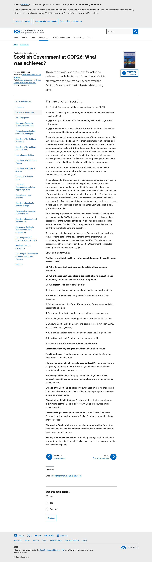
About (16, 38)
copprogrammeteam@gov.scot (66, 475)
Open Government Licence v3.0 (52, 550)
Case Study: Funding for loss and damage (24, 204)
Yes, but (54, 509)
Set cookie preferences (71, 21)
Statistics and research (61, 38)
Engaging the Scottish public (24, 177)
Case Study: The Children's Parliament (25, 140)
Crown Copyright (56, 540)
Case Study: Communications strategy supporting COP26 (25, 187)
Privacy (84, 540)
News (33, 38)
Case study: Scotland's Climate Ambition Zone (24, 124)
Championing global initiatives (23, 196)
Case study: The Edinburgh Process (25, 161)
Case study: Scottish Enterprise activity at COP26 (26, 239)
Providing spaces (22, 118)
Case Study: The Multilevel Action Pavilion (25, 148)
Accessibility (18, 540)
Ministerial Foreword (23, 102)
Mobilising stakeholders (24, 155)
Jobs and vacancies (72, 540)
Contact (36, 540)
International (23, 83)
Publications (43, 38)
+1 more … (32, 83)
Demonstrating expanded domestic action (25, 212)
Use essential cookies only (46, 21)
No (51, 503)
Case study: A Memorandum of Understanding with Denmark (26, 256)
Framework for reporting (24, 112)
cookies (25, 4)
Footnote (18, 264)
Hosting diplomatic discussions (22, 247)
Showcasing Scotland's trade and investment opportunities (24, 229)
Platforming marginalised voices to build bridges (25, 132)
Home (16, 44)
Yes (52, 496)
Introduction (20, 107)
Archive (27, 540)
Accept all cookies (22, 21)
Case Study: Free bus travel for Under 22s (26, 220)
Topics (24, 38)
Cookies (44, 540)
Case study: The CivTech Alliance (25, 169)
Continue (51, 518)
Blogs (90, 38)
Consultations (78, 38)
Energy (20, 80)
